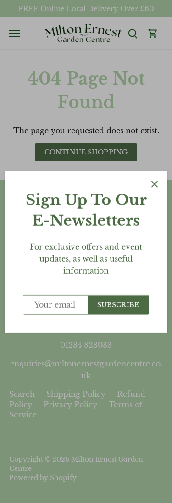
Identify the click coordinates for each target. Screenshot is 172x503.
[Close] (154, 183)
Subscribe (118, 304)
